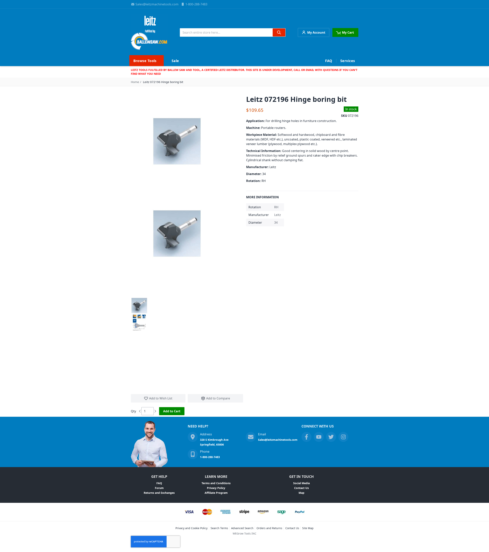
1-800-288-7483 (196, 4)
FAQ (159, 483)
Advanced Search (242, 528)
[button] (139, 305)
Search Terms (219, 528)
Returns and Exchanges (159, 493)
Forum (159, 488)
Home (135, 82)
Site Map (308, 528)
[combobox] (232, 32)
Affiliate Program (216, 493)
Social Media (301, 483)
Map (301, 493)
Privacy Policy (216, 488)
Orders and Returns (269, 528)
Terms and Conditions (216, 483)
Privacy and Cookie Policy (191, 528)
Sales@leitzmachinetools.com (156, 4)
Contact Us (301, 488)
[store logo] (149, 32)
